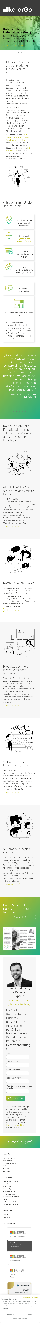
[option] (20, 33)
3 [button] (19, 412)
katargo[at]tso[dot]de (19, 1004)
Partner (5, 1166)
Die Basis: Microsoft (9, 1158)
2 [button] (22, 53)
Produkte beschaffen (9, 1194)
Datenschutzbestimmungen (29, 1297)
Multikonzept (7, 1160)
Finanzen (6, 1199)
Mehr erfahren (12, 526)
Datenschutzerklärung (16, 1125)
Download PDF (20, 917)
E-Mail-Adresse (13, 1070)
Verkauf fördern (8, 1186)
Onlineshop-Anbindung (10, 1204)
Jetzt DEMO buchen (15, 42)
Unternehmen (12, 1062)
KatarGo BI (6, 1217)
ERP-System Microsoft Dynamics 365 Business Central (18, 137)
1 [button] (18, 53)
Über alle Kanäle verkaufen (11, 1184)
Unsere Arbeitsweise (9, 1163)
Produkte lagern (8, 1189)
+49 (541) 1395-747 (19, 1000)
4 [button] (23, 412)
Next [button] (38, 381)
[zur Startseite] (17, 9)
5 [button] (26, 412)
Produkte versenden (9, 1191)
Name (9, 1054)
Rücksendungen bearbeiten (11, 1196)
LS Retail (6, 1214)
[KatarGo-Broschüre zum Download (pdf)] (19, 938)
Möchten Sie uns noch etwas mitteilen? (19, 1087)
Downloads (6, 1171)
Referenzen (6, 1168)
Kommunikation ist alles (10, 1181)
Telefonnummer (13, 1078)
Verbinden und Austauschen (12, 1202)
